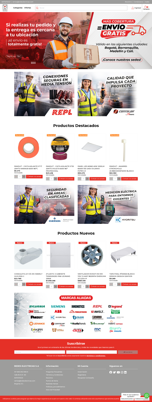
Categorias (17, 8)
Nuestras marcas (52, 384)
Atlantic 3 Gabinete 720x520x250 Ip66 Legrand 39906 (58, 276)
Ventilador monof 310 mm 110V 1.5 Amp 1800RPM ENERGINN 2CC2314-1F (92, 276)
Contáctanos (138, 2)
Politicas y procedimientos (55, 387)
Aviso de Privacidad (53, 390)
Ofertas (27, 8)
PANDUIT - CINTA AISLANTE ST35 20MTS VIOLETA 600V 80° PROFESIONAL (60, 168)
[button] (136, 8)
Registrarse (82, 375)
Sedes (147, 2)
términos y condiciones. (96, 356)
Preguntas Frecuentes (54, 372)
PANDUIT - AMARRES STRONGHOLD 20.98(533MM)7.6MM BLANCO (121, 168)
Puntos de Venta (52, 381)
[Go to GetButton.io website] (146, 399)
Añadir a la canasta (35, 176)
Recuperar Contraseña (86, 378)
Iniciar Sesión (82, 372)
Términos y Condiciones (54, 375)
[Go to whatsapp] (146, 395)
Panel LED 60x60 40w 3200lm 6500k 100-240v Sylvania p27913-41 (91, 168)
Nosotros (128, 2)
